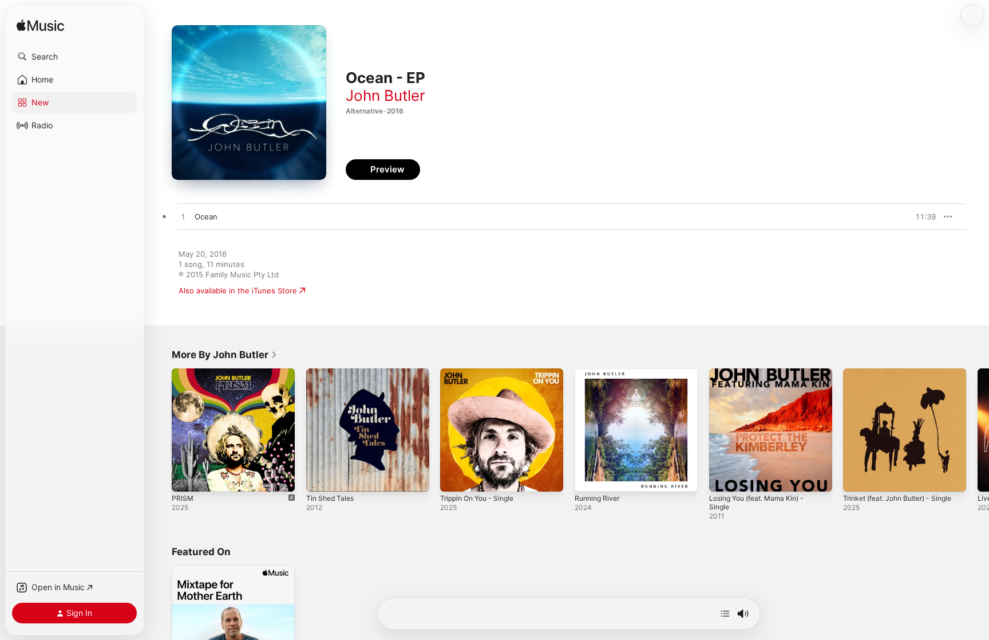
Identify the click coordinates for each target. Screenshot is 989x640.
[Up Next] (725, 614)
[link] (225, 354)
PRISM (183, 373)
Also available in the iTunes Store (238, 290)
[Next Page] (978, 430)
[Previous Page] (160, 430)
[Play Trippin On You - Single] (454, 477)
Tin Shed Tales (332, 373)
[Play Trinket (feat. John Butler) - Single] (857, 477)
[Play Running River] (589, 477)
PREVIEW (923, 216)
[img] (40, 26)
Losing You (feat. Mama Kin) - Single (762, 377)
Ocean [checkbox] (206, 216)
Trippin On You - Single (481, 373)
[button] (74, 56)
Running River (599, 373)
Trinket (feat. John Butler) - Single (904, 373)
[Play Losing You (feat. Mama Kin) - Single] (723, 477)
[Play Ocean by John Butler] (183, 217)
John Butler (385, 95)
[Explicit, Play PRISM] (186, 477)
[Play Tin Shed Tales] (320, 477)
